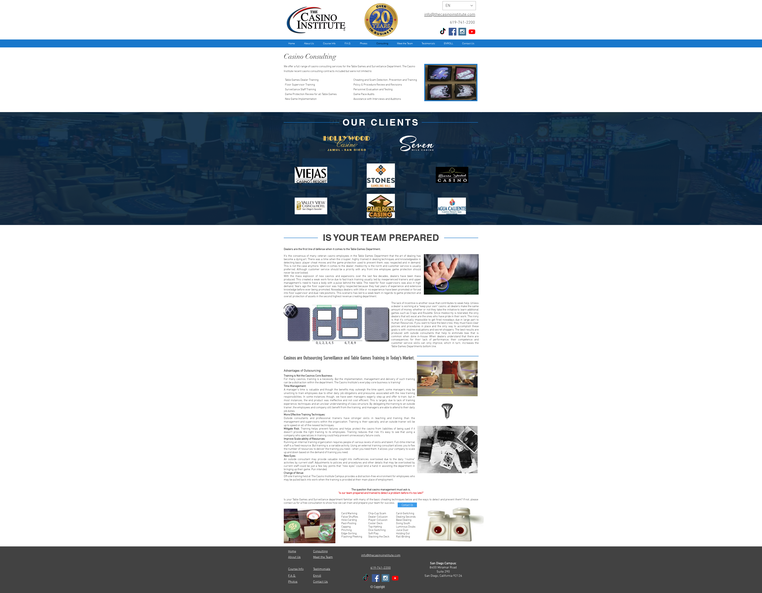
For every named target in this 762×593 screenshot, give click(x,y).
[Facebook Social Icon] (452, 32)
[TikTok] (443, 32)
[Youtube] (472, 32)
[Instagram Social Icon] (462, 32)
